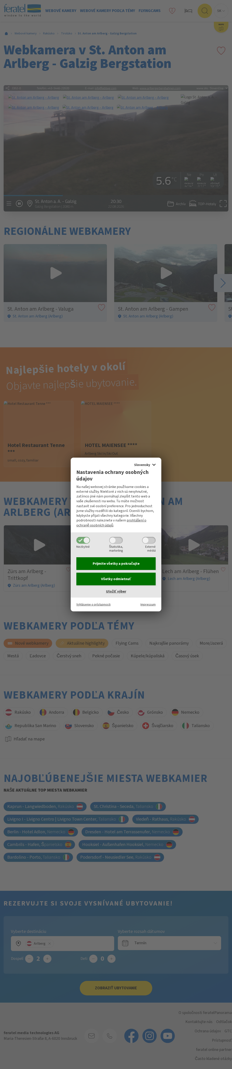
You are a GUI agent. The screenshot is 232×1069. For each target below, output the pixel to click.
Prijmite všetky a (116, 563)
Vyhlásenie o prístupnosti (93, 604)
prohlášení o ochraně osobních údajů (111, 523)
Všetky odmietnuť (116, 579)
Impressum (148, 604)
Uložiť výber (116, 591)
